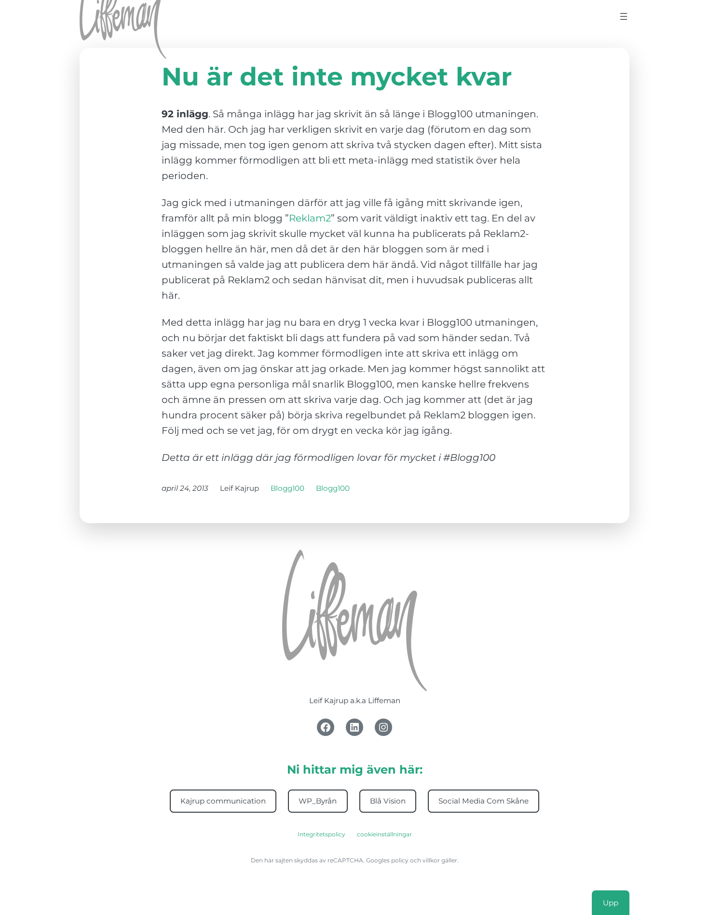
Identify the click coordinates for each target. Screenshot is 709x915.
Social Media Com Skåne (483, 800)
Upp (610, 902)
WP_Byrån (318, 800)
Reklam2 (310, 218)
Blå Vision (388, 800)
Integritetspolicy (321, 834)
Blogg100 (287, 488)
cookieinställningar (384, 834)
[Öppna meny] (623, 16)
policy (400, 860)
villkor (431, 860)
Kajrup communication (223, 800)
